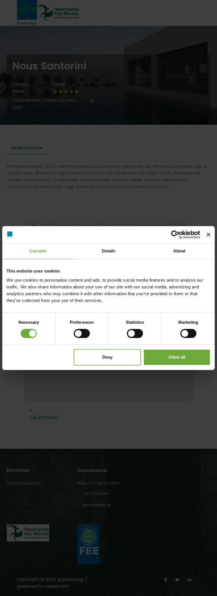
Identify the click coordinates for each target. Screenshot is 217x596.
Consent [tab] (37, 250)
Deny (107, 357)
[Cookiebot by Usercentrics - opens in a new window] (175, 234)
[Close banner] (209, 235)
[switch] (82, 333)
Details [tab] (109, 250)
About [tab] (179, 250)
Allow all (176, 357)
